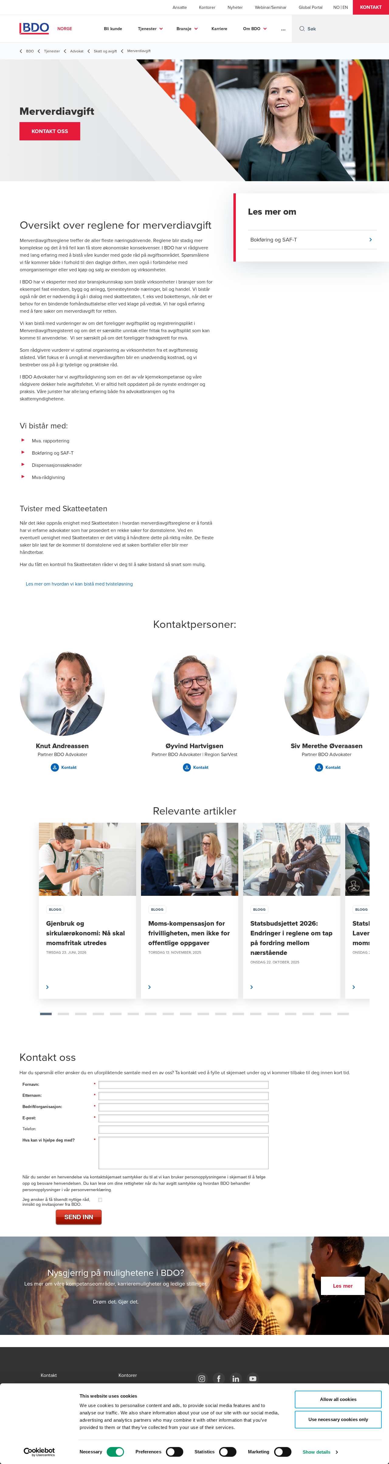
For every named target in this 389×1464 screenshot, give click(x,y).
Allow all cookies (338, 1399)
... (283, 29)
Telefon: (29, 1129)
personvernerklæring (91, 1189)
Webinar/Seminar (271, 7)
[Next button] (359, 930)
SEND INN (78, 1216)
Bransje (184, 29)
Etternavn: (58, 1095)
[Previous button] (30, 930)
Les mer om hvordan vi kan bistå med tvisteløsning (79, 583)
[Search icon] (302, 29)
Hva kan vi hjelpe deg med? (58, 1140)
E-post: (58, 1118)
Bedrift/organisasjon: (58, 1106)
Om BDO (251, 29)
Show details (316, 1452)
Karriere (219, 29)
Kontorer (207, 7)
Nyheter (235, 7)
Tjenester (147, 29)
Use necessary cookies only (338, 1419)
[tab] (46, 1014)
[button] (371, 7)
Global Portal (310, 7)
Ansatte (180, 7)
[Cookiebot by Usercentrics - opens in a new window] (39, 1452)
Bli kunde (113, 29)
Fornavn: (58, 1084)
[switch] (174, 1452)
